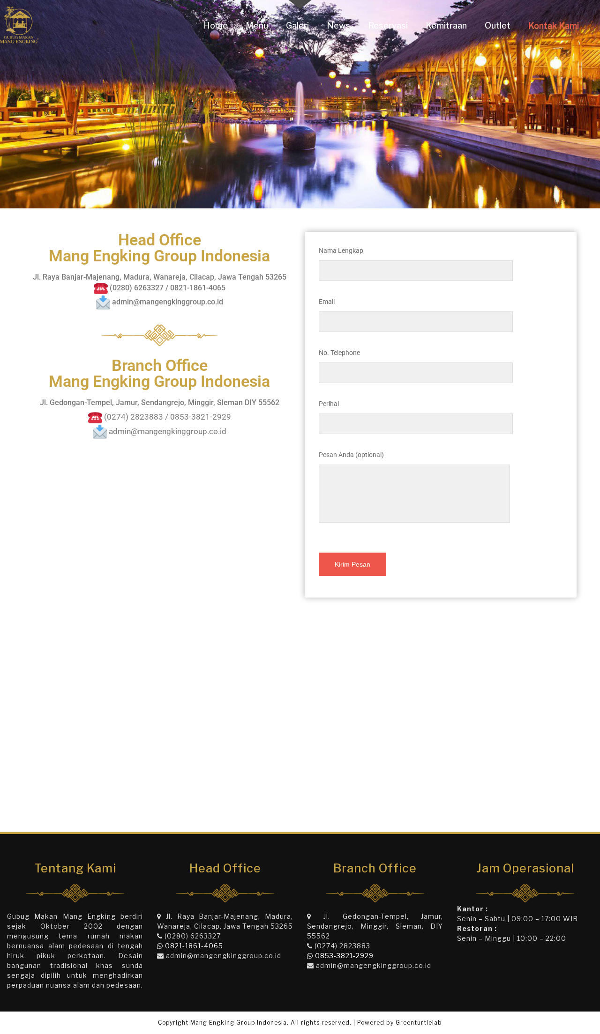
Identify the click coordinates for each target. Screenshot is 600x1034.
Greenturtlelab (419, 1022)
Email (327, 301)
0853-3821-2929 (344, 956)
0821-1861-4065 (194, 946)
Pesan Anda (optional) (351, 454)
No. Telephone (339, 352)
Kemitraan (446, 25)
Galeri (297, 25)
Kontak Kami (553, 25)
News (338, 25)
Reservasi (388, 25)
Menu (257, 25)
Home (215, 25)
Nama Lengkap (341, 250)
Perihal (329, 403)
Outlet (497, 25)
